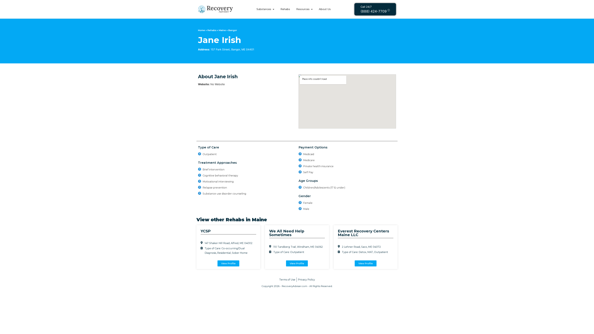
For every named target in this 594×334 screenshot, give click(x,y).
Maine (222, 30)
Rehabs (285, 9)
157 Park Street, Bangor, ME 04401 (232, 49)
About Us (325, 9)
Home (201, 30)
